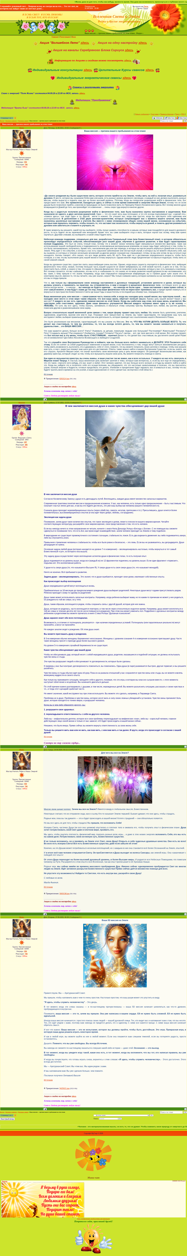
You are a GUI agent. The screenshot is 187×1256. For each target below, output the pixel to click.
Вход (74, 37)
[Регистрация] (89, 30)
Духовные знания (23, 121)
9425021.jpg (64, 1088)
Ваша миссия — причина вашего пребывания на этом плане (47, 121)
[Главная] (86, 30)
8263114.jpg (64, 379)
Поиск (177, 114)
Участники (155, 114)
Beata (21, 128)
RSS (100, 6)
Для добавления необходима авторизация (93, 1219)
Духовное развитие (11, 121)
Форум (2, 121)
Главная (55, 37)
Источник (48, 737)
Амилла (21, 403)
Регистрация (65, 37)
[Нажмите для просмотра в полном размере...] (115, 925)
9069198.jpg (64, 894)
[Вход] (92, 30)
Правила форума (166, 114)
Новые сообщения (142, 114)
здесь (85, 42)
